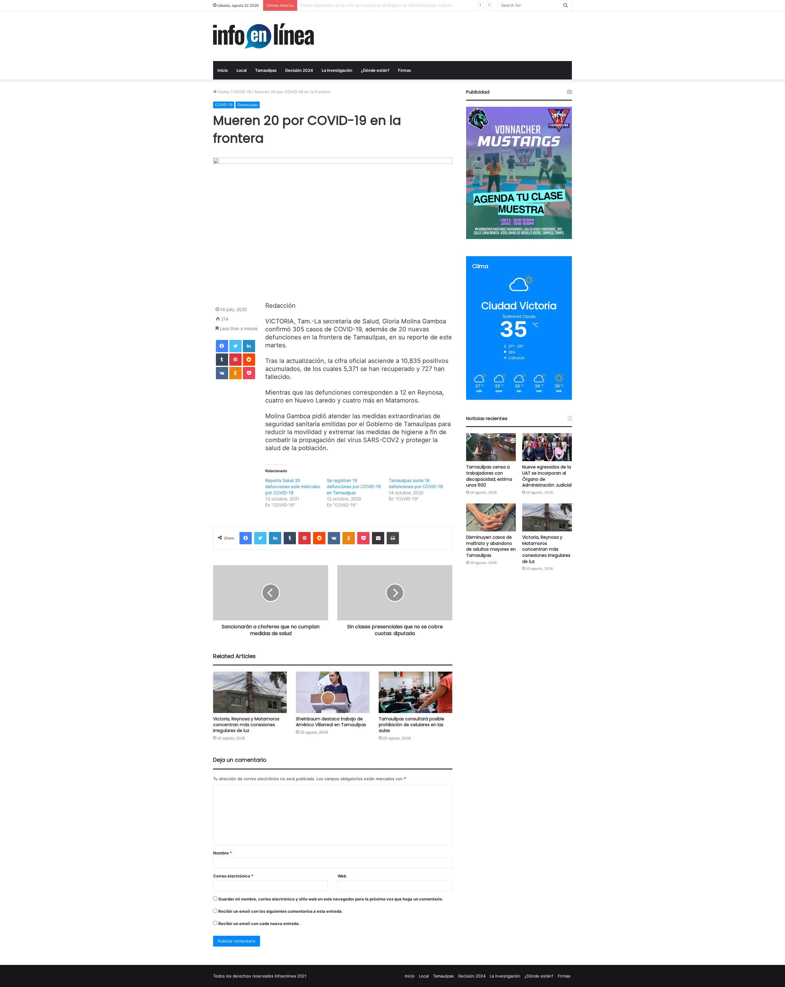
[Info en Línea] (263, 36)
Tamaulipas (266, 70)
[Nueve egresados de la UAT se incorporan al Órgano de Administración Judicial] (547, 447)
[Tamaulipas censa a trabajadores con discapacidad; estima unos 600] (491, 447)
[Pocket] (249, 373)
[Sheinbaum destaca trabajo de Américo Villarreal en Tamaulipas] (333, 692)
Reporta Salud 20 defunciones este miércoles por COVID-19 (292, 486)
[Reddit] (249, 359)
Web (342, 875)
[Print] (393, 538)
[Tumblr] (222, 359)
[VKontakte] (222, 373)
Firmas (404, 70)
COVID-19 (242, 91)
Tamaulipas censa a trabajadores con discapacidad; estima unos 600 (489, 476)
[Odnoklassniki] (235, 373)
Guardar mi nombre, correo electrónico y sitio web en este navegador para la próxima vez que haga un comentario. (330, 898)
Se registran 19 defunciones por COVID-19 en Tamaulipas (354, 486)
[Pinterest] (235, 359)
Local (241, 70)
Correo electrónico (233, 875)
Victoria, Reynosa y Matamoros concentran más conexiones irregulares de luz (246, 725)
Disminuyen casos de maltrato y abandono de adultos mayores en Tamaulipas (374, 5)
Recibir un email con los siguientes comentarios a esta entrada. (280, 911)
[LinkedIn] (249, 346)
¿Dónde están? (375, 70)
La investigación (337, 70)
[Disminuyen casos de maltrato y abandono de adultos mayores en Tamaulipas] (491, 517)
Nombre (222, 852)
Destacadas (247, 104)
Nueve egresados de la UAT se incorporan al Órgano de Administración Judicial (547, 476)
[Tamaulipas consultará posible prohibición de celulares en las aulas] (415, 692)
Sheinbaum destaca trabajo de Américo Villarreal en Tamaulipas (331, 722)
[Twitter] (235, 346)
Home (223, 91)
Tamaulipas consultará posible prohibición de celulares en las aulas (411, 725)
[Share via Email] (378, 538)
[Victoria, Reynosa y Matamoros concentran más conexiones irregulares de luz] (250, 692)
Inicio (222, 70)
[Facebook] (222, 346)
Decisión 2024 (299, 70)
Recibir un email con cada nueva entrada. (259, 923)
